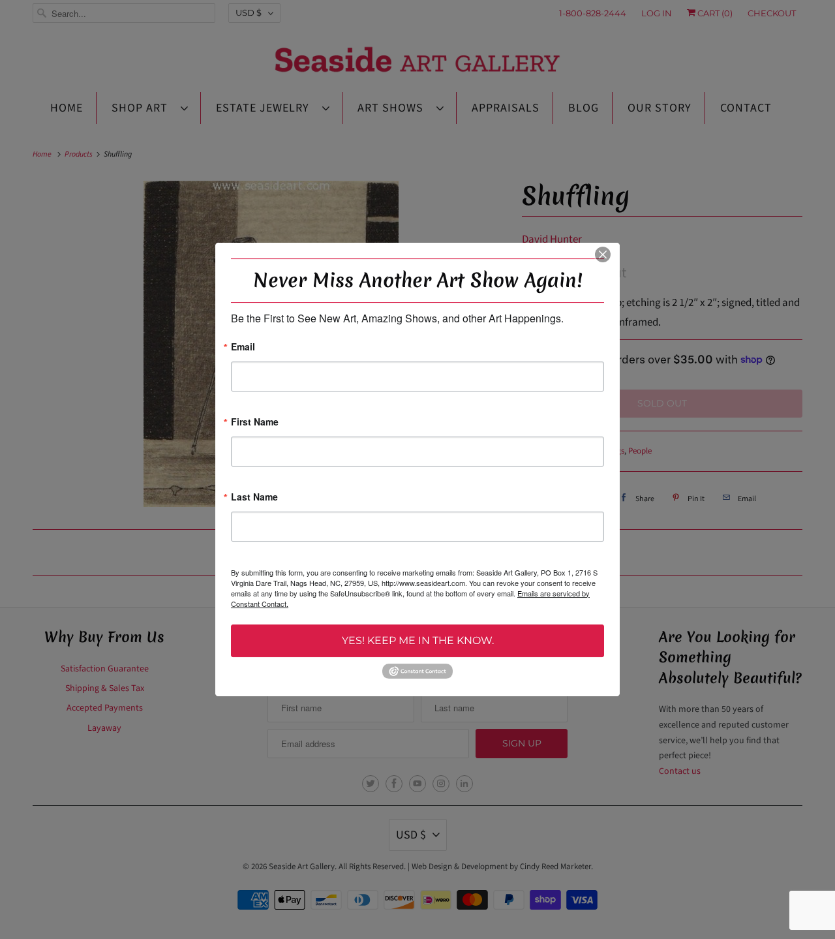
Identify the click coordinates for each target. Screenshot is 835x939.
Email (243, 347)
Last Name (254, 497)
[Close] (603, 254)
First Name (255, 422)
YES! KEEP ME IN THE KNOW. (418, 640)
